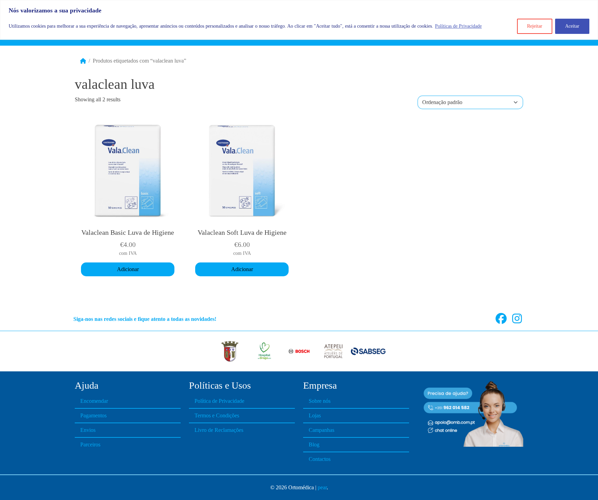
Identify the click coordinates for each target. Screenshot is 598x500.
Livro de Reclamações (218, 430)
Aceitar (572, 26)
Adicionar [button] (128, 269)
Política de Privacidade (219, 401)
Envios (88, 430)
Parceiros (90, 444)
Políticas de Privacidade (458, 26)
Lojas (315, 415)
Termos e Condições (216, 415)
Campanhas (321, 430)
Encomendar (94, 401)
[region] (299, 20)
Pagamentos (93, 415)
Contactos (319, 459)
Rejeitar (534, 26)
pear (322, 487)
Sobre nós (319, 401)
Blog (314, 444)
